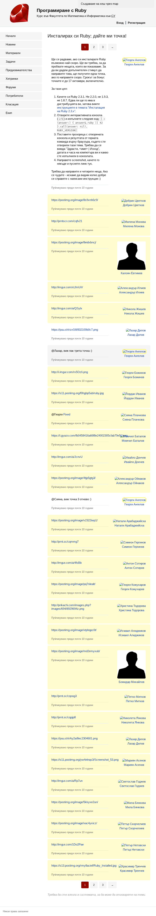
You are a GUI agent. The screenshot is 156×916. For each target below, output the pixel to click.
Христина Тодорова (131, 610)
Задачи (10, 61)
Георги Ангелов (134, 64)
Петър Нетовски (133, 849)
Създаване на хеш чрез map (99, 3)
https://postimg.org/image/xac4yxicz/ (74, 823)
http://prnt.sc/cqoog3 (64, 696)
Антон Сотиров (134, 567)
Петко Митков (135, 701)
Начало (11, 35)
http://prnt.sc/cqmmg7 (65, 541)
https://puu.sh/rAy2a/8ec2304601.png (74, 738)
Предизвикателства (19, 70)
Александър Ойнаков (130, 483)
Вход (120, 22)
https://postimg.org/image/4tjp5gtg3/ (73, 477)
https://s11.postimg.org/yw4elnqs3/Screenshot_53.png (85, 759)
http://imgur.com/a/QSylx (66, 308)
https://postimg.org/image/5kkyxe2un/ (74, 802)
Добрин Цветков (133, 205)
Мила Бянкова (134, 807)
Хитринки (12, 78)
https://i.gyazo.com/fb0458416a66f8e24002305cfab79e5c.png (89, 435)
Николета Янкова (132, 722)
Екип (9, 112)
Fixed (66, 414)
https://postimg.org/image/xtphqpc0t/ (73, 630)
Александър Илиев (131, 292)
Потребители (14, 95)
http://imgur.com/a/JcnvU (67, 456)
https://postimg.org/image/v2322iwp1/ (74, 520)
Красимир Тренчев (132, 870)
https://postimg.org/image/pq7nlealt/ (73, 584)
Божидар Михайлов (131, 681)
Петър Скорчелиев (131, 828)
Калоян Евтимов (131, 273)
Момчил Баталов (133, 440)
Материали (13, 53)
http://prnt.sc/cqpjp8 (63, 717)
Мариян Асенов (134, 764)
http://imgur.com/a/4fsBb (66, 562)
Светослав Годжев (132, 785)
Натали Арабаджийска (129, 525)
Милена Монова (133, 226)
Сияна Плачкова (133, 419)
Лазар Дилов (135, 334)
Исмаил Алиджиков (131, 635)
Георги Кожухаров (132, 589)
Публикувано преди (72, 187)
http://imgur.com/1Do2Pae (67, 844)
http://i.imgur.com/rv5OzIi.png (69, 372)
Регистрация (136, 22)
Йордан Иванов (134, 398)
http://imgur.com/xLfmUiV (67, 287)
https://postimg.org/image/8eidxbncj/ (73, 242)
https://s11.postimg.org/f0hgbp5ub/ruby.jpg (77, 393)
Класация (12, 104)
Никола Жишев (134, 313)
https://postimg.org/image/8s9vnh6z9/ (74, 200)
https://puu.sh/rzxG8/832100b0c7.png (74, 329)
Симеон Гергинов (133, 546)
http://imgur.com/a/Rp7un (67, 780)
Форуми (11, 87)
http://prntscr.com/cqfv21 (66, 221)
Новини (10, 44)
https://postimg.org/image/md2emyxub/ (75, 651)
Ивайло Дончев (134, 462)
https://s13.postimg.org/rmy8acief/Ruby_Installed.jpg (83, 865)
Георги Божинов (134, 377)
